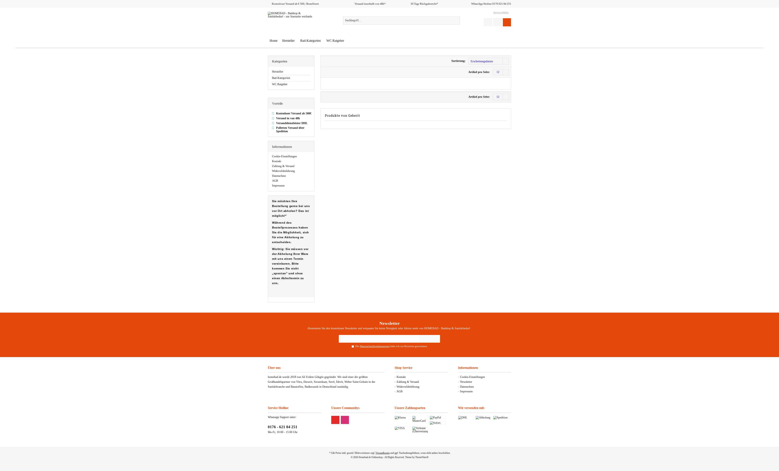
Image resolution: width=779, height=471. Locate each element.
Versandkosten (383, 453)
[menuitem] (500, 12)
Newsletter (466, 381)
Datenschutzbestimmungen (375, 346)
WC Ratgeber (279, 84)
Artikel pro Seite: (479, 72)
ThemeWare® (421, 457)
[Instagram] (345, 420)
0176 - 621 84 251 (282, 427)
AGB (275, 180)
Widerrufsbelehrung (283, 171)
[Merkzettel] (497, 22)
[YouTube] (335, 420)
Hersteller (277, 71)
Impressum (278, 185)
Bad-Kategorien (281, 77)
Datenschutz (279, 175)
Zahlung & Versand (283, 166)
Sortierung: (458, 60)
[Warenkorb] (507, 22)
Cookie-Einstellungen (284, 156)
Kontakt (276, 161)
